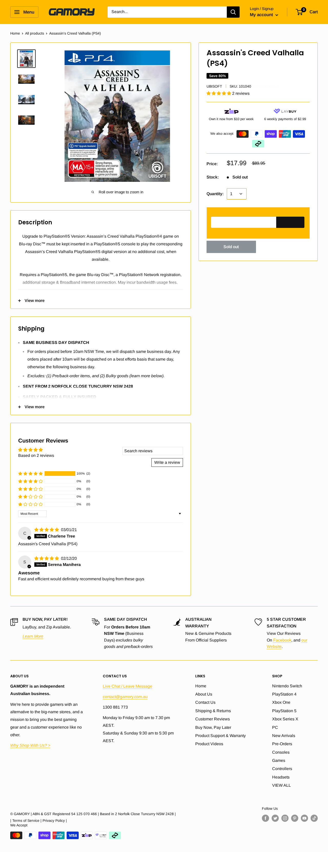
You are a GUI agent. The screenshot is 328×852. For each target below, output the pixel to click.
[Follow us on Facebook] (265, 818)
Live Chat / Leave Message (127, 686)
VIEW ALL (281, 785)
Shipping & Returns (213, 711)
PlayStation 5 (284, 711)
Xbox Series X (285, 719)
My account (262, 14)
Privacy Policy (54, 820)
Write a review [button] (167, 462)
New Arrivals (283, 735)
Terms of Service (25, 820)
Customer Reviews (212, 719)
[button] (219, 93)
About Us (203, 694)
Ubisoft (214, 86)
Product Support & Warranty (220, 735)
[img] (47, 530)
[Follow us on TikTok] (314, 818)
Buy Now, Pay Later (213, 727)
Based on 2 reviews (36, 455)
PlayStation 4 (284, 694)
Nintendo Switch (287, 686)
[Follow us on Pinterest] (294, 818)
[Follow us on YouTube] (304, 818)
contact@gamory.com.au (125, 697)
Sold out (231, 247)
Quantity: (215, 194)
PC (275, 727)
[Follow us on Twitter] (275, 818)
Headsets (281, 777)
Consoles (281, 752)
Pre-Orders (282, 744)
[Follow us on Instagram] (285, 818)
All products (34, 33)
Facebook (282, 640)
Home (15, 33)
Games (278, 760)
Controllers (282, 768)
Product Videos (209, 744)
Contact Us (205, 702)
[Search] (233, 12)
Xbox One (281, 702)
